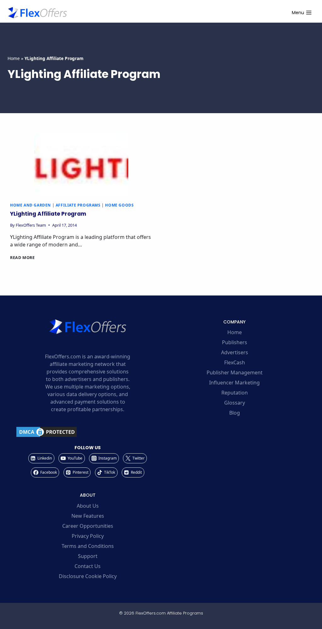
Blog (234, 412)
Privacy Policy (88, 535)
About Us (88, 505)
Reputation (234, 392)
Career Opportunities (87, 525)
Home (14, 58)
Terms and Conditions (88, 546)
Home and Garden (30, 205)
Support (87, 556)
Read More (22, 257)
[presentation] (81, 164)
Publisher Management (235, 372)
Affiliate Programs (78, 205)
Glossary (234, 402)
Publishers (234, 342)
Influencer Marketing (234, 382)
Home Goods (119, 205)
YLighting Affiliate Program (48, 214)
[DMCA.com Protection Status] (87, 432)
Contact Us (88, 566)
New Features (87, 515)
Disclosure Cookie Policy (88, 576)
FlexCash (234, 362)
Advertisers (234, 352)
